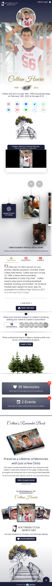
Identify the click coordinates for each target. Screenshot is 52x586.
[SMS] (26, 110)
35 (49, 383)
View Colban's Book (26, 480)
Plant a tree (25, 344)
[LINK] (43, 110)
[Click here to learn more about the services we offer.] (26, 529)
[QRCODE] (8, 104)
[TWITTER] (34, 104)
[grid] (26, 217)
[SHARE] (34, 110)
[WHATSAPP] (43, 104)
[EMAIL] (17, 110)
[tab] (11, 259)
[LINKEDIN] (8, 110)
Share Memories (27, 539)
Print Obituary (27, 308)
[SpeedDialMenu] (46, 580)
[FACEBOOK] (17, 104)
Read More (26, 303)
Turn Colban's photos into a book (26, 248)
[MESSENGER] (26, 104)
